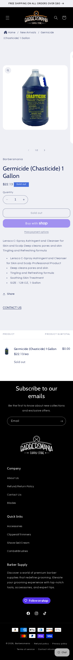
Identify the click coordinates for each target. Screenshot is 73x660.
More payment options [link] (36, 232)
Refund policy (41, 644)
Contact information (49, 649)
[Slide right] (44, 150)
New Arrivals (28, 32)
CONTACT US (12, 307)
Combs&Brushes (17, 551)
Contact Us (14, 494)
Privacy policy (59, 644)
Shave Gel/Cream (18, 543)
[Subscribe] (62, 421)
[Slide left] (28, 150)
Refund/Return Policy (20, 486)
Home (11, 32)
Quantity (8, 192)
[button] (7, 18)
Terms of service (26, 649)
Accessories (14, 526)
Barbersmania (22, 644)
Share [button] (11, 294)
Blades (11, 503)
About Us (13, 478)
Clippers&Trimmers (19, 534)
